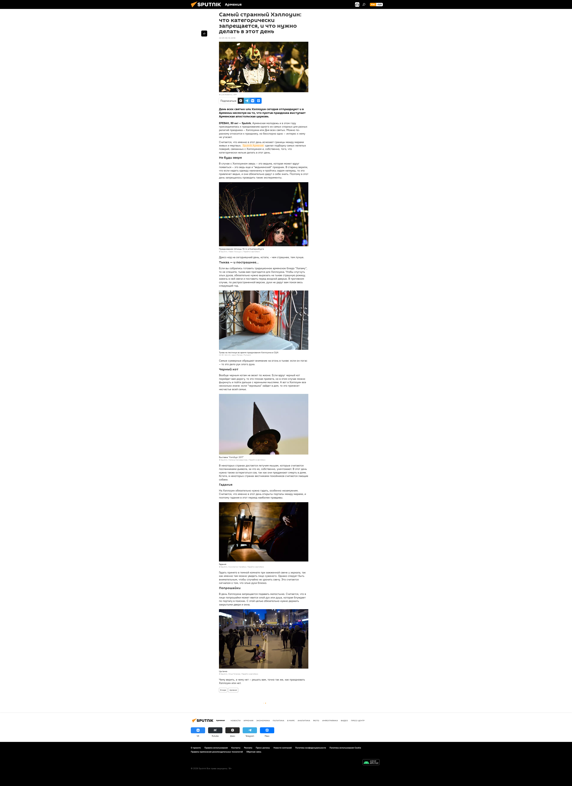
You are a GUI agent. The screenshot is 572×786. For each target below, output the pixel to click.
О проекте (196, 747)
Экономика (263, 720)
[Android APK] (371, 762)
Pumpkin (247, 355)
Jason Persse (237, 355)
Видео (344, 720)
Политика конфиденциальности (310, 747)
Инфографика (330, 720)
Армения (233, 690)
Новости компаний (282, 747)
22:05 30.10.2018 (227, 38)
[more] (204, 33)
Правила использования (216, 747)
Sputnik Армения (253, 145)
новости (236, 720)
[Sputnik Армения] (207, 8)
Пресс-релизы (263, 747)
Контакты (235, 747)
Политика (278, 720)
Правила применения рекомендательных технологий (217, 751)
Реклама (248, 747)
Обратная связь (253, 751)
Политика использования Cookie (345, 747)
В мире (223, 690)
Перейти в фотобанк (251, 251)
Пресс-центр (358, 720)
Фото (316, 720)
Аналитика (304, 720)
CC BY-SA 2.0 (224, 355)
